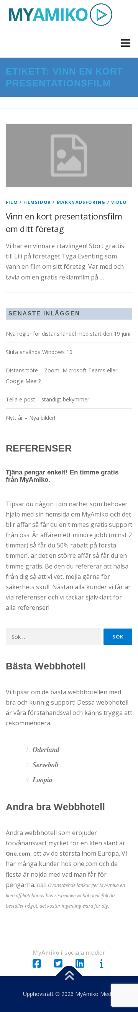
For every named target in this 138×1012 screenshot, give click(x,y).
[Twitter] (58, 964)
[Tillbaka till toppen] (69, 976)
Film (12, 202)
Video (119, 202)
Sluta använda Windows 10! (40, 352)
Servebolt (46, 765)
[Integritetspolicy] (101, 964)
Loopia (43, 780)
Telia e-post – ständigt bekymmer (47, 399)
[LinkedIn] (79, 964)
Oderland (46, 749)
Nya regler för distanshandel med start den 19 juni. (68, 333)
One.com (18, 853)
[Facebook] (37, 964)
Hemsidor (37, 202)
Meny (125, 43)
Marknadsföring (81, 202)
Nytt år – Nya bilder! (30, 417)
